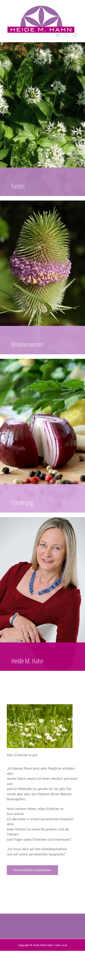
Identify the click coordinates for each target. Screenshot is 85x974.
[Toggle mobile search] (66, 35)
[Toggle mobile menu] (75, 35)
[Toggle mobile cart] (57, 35)
